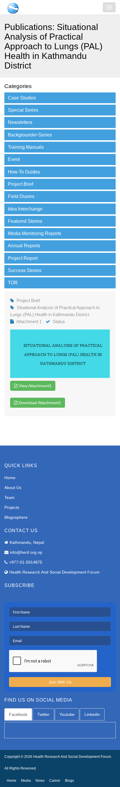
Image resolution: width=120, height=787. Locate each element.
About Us (12, 487)
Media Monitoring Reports (34, 233)
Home (9, 477)
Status (59, 321)
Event (14, 159)
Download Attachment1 (39, 402)
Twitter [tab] (43, 714)
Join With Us (60, 682)
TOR (13, 282)
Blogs (69, 781)
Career (54, 781)
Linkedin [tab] (92, 714)
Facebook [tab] (18, 714)
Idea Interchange (25, 208)
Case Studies (22, 97)
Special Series (23, 110)
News (40, 781)
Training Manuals (26, 147)
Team (9, 497)
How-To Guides (24, 171)
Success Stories (24, 270)
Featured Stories (25, 221)
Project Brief (20, 184)
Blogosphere (16, 517)
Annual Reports (24, 245)
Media (26, 781)
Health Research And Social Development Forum (54, 572)
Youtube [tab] (67, 714)
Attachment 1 (29, 321)
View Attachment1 (34, 385)
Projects (11, 507)
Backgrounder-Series (30, 134)
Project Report (23, 258)
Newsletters (20, 122)
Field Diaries (21, 196)
